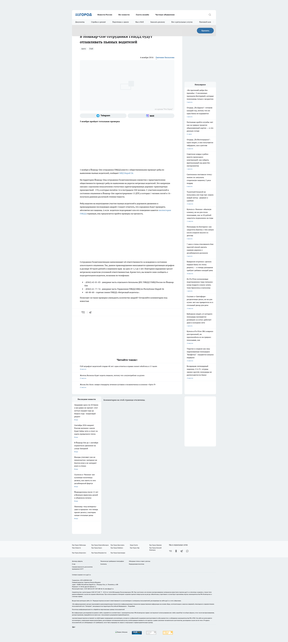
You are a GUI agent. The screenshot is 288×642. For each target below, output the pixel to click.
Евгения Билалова (165, 57)
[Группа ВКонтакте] (170, 551)
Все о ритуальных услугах (182, 22)
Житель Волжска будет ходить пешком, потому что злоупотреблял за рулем (112, 376)
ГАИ (91, 48)
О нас (73, 564)
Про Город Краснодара (118, 553)
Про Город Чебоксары (79, 545)
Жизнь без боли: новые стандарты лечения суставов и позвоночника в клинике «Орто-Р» (118, 385)
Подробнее (131, 606)
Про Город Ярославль (117, 545)
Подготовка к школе (120, 22)
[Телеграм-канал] (103, 115)
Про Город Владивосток (98, 553)
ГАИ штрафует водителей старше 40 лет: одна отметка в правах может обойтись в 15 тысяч (118, 367)
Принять (205, 30)
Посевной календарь (207, 22)
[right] (213, 22)
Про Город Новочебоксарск (100, 545)
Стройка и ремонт (98, 22)
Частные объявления (164, 14)
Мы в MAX (139, 22)
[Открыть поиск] (210, 14)
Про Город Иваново (155, 545)
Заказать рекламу (157, 22)
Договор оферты (77, 561)
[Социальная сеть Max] (151, 115)
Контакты (103, 564)
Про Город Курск (96, 548)
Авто (83, 48)
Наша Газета (134, 545)
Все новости (124, 14)
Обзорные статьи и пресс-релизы (139, 561)
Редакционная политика (136, 564)
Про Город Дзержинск (79, 553)
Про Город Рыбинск (117, 548)
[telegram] (91, 312)
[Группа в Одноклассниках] (176, 551)
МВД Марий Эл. (126, 173)
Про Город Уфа (134, 548)
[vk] (83, 312)
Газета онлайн (142, 14)
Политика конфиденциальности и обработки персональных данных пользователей (98, 609)
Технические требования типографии (112, 561)
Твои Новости (76, 548)
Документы (80, 22)
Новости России (104, 14)
